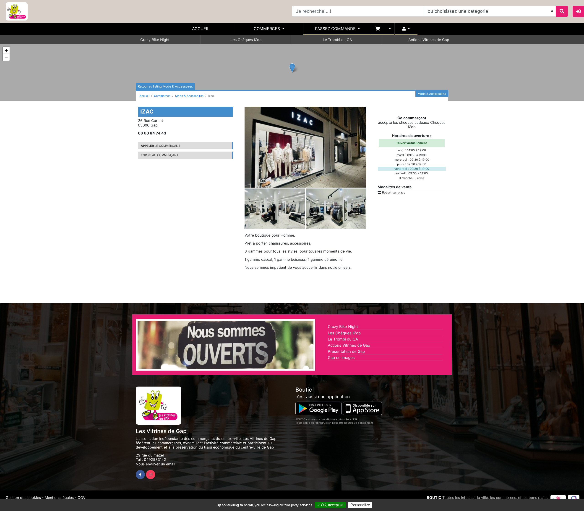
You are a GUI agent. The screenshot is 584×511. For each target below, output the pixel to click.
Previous (130, 346)
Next (320, 346)
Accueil (200, 28)
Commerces (267, 28)
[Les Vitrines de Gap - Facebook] (140, 474)
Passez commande (336, 28)
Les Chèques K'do (246, 39)
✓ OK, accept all (330, 505)
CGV (82, 497)
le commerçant (160, 145)
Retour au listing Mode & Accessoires (165, 86)
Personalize (360, 505)
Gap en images (341, 357)
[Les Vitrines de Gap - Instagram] (150, 474)
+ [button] (6, 50)
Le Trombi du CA (337, 39)
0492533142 (155, 459)
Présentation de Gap (346, 351)
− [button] (6, 57)
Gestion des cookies (23, 497)
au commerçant (159, 155)
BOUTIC (434, 497)
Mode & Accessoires (189, 96)
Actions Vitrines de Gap (428, 39)
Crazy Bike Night (154, 39)
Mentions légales (59, 497)
